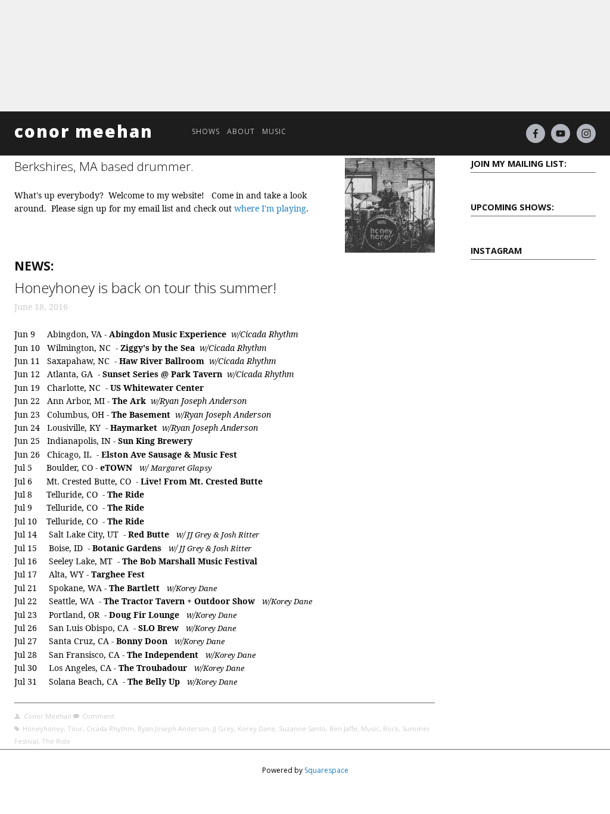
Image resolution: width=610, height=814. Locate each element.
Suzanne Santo (302, 728)
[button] (486, 290)
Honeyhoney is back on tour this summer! (145, 287)
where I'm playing (270, 208)
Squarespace (326, 770)
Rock (391, 728)
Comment (98, 716)
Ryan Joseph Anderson (173, 728)
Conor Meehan (83, 131)
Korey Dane (256, 728)
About (241, 131)
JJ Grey (223, 728)
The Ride (56, 741)
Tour (75, 728)
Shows (206, 131)
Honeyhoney (43, 728)
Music (274, 131)
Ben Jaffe (343, 728)
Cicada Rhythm (110, 728)
